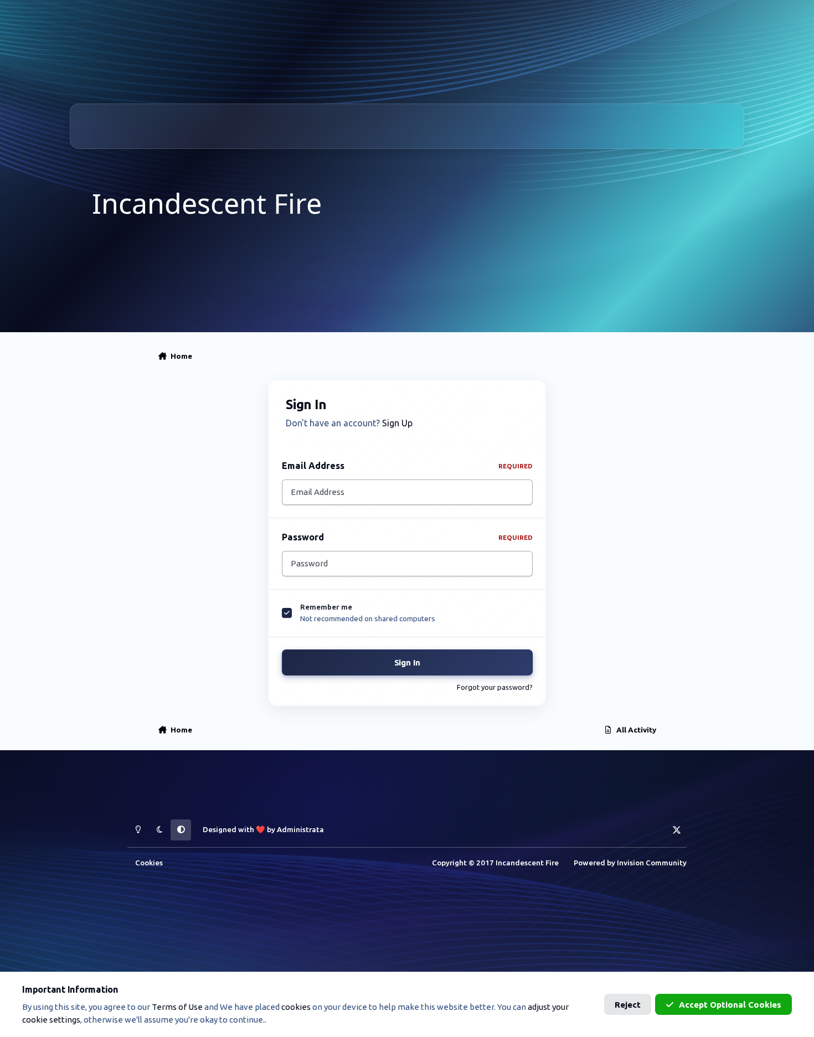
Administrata (300, 829)
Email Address (407, 466)
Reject (628, 1004)
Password (407, 537)
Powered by (630, 862)
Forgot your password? (495, 687)
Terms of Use (177, 1007)
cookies (296, 1007)
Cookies (149, 862)
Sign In (407, 662)
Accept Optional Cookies (730, 1004)
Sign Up (397, 423)
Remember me (326, 607)
